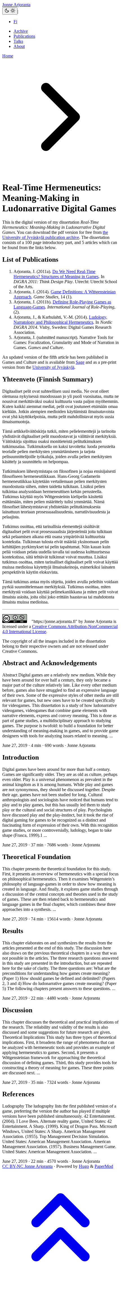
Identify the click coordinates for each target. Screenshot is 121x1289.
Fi (15, 21)
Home (7, 56)
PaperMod (104, 1166)
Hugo (84, 1166)
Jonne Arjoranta (16, 4)
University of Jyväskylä (53, 367)
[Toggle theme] (9, 11)
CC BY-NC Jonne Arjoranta (27, 1166)
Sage (80, 362)
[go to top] (60, 1284)
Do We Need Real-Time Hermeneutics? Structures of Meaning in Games (56, 274)
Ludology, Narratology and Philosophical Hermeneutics (60, 320)
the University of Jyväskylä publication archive (55, 235)
